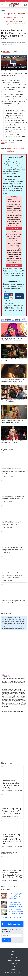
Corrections (14, 970)
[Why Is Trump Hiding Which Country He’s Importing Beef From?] (12, 800)
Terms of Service (20, 627)
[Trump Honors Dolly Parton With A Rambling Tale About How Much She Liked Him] (12, 826)
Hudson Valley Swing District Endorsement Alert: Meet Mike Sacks (15, 904)
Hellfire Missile (18, 149)
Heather (4, 880)
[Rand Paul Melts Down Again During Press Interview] (14, 512)
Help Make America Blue (12, 917)
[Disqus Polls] (14, 651)
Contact (14, 957)
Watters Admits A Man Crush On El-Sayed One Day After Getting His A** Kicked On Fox (12, 873)
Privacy (14, 963)
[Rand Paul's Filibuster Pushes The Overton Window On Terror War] (14, 487)
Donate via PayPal (19, 296)
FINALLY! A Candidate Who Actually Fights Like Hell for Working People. (16, 911)
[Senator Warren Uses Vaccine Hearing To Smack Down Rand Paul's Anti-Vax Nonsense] (14, 563)
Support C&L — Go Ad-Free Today (14, 1)
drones (9, 149)
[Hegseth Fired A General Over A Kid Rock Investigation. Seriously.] (12, 772)
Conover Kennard (7, 790)
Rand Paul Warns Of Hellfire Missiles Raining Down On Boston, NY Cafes (13, 34)
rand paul (10, 151)
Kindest (8, 300)
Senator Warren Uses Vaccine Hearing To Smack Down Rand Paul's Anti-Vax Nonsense (12, 575)
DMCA (14, 967)
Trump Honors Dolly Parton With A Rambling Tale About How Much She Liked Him (11, 839)
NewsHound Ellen (7, 816)
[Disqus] (14, 692)
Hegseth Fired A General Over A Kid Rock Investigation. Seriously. (10, 784)
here (2, 143)
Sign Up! (7, 940)
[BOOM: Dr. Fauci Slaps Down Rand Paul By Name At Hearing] (14, 591)
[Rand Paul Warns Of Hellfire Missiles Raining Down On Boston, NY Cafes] (14, 459)
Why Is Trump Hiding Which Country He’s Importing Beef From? (12, 810)
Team (14, 951)
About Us (14, 954)
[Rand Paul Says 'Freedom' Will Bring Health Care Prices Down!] (14, 538)
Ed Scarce (6, 52)
